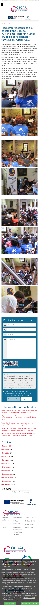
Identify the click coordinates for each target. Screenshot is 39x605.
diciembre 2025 (8, 474)
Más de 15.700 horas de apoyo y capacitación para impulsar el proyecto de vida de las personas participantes (19, 411)
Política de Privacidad (23, 395)
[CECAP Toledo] (19, 9)
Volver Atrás (24, 492)
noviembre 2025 (8, 478)
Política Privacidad (16, 522)
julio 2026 (6, 450)
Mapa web (29, 528)
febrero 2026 (7, 467)
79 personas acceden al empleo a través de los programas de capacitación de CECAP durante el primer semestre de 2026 (19, 418)
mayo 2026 (6, 457)
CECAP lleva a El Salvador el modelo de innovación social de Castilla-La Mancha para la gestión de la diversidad (19, 429)
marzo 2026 (6, 464)
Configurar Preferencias (29, 603)
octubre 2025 (7, 481)
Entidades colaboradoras (6, 519)
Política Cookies (30, 521)
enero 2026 (6, 471)
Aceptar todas (9, 603)
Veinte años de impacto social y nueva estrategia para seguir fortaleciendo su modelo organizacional (18, 424)
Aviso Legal (29, 518)
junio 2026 (6, 453)
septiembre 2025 (8, 485)
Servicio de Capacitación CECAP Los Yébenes (17, 531)
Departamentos (30, 524)
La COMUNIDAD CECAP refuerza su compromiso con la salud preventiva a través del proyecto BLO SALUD (18, 435)
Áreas (4, 528)
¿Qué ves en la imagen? (11, 367)
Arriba (14, 492)
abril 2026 (6, 460)
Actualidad (12, 24)
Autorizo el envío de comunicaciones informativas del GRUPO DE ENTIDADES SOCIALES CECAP (18, 393)
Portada (4, 24)
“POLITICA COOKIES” (29, 598)
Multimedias (17, 518)
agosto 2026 (7, 446)
